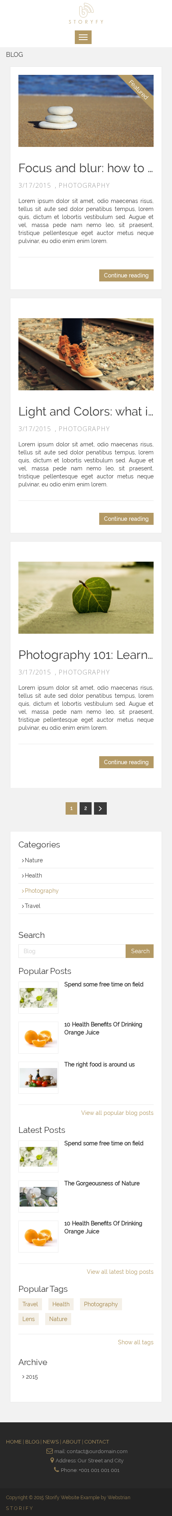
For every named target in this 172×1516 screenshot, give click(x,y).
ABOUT (72, 1442)
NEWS (51, 1442)
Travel (32, 906)
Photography (42, 891)
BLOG (32, 1442)
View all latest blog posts (120, 1272)
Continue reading (126, 275)
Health (33, 875)
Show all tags (136, 1342)
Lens (28, 1319)
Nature (34, 860)
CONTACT (96, 1442)
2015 (31, 1376)
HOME (14, 1442)
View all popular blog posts (117, 1113)
